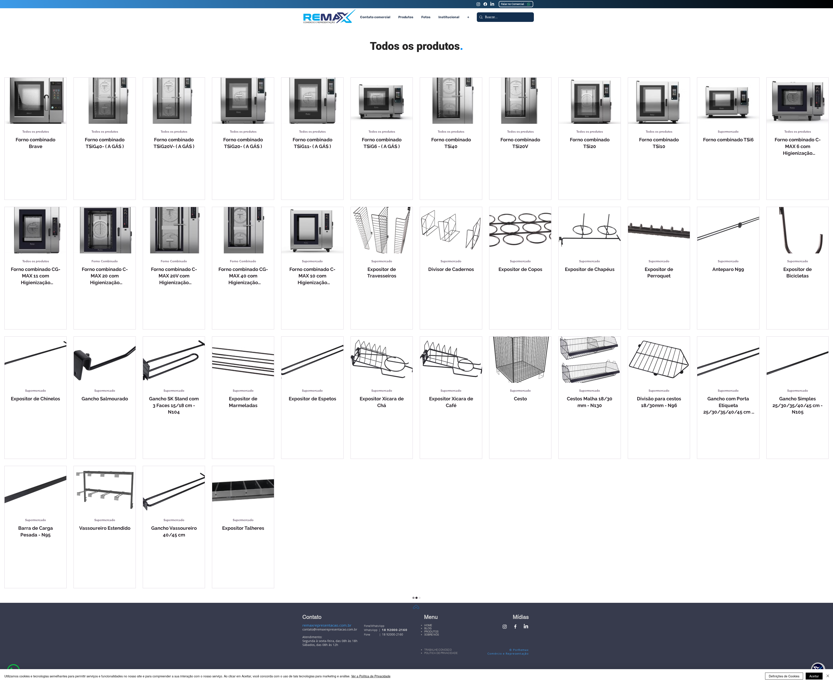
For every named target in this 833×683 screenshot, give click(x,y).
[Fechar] (827, 676)
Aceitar (814, 676)
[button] (405, 17)
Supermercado (728, 132)
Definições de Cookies (784, 676)
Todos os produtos (35, 132)
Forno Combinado (105, 261)
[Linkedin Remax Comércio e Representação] (492, 4)
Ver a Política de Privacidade (370, 676)
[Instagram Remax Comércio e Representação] (478, 4)
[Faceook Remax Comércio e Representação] (485, 4)
